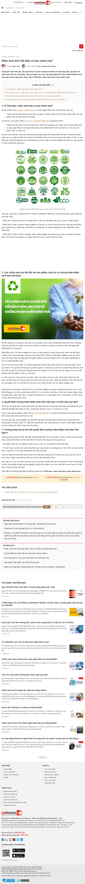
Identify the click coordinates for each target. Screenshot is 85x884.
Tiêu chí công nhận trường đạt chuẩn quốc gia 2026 (25, 675)
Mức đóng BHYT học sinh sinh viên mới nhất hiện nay (26, 558)
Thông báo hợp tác (10, 805)
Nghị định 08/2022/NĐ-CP (41, 413)
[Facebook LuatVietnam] (3, 840)
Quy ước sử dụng (9, 797)
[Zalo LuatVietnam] (6, 840)
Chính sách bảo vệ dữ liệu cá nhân (15, 802)
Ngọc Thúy (16, 66)
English (70, 2)
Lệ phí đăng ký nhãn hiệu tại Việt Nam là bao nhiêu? (26, 553)
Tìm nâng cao (78, 50)
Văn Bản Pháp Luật (8, 875)
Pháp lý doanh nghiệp (51, 774)
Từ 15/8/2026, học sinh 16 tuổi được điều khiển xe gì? (25, 642)
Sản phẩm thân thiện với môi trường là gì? (21, 562)
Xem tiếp (42, 757)
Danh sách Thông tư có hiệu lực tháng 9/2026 (22, 707)
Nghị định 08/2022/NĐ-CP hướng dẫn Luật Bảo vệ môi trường (30, 524)
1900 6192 (12, 477)
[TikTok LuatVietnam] (14, 840)
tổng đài (35, 477)
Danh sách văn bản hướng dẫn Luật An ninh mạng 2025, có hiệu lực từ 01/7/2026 (37, 622)
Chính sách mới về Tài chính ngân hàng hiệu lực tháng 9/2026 (29, 723)
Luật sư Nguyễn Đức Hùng (46, 66)
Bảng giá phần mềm (10, 791)
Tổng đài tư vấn (49, 783)
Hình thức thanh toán (11, 794)
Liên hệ (6, 777)
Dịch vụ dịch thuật (50, 777)
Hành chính (5, 12)
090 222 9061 (53, 477)
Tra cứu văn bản (49, 769)
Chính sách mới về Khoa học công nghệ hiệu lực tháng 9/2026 (29, 659)
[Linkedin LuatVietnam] (21, 840)
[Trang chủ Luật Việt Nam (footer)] (42, 813)
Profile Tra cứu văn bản (11, 774)
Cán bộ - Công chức (53, 12)
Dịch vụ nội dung (49, 780)
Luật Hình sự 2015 (45, 875)
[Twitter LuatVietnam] (18, 840)
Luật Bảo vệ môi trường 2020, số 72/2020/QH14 (24, 528)
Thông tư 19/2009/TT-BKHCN (37, 121)
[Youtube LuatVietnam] (10, 840)
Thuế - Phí (16, 12)
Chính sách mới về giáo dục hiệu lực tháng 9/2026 (24, 690)
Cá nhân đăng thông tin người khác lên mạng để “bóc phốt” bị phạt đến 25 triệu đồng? (40, 739)
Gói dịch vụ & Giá (55, 2)
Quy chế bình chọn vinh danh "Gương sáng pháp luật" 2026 (28, 587)
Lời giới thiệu (8, 769)
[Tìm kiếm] (81, 46)
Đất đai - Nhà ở (27, 12)
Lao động (66, 12)
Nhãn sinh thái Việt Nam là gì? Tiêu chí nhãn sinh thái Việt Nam (31, 492)
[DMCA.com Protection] (23, 881)
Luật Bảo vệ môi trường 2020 (27, 110)
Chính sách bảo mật (10, 799)
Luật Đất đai (33, 875)
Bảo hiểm (39, 12)
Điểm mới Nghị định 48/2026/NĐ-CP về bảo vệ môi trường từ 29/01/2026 (34, 567)
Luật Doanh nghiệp (22, 875)
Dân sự (75, 12)
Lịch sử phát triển (9, 772)
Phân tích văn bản (50, 772)
